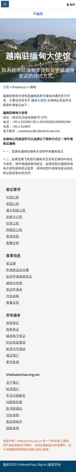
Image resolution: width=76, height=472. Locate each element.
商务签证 (12, 329)
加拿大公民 (14, 217)
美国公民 (12, 204)
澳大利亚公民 (16, 210)
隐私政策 (12, 428)
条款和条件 (14, 421)
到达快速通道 (16, 342)
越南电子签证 (16, 336)
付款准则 (12, 415)
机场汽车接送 (16, 349)
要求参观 (12, 362)
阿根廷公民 (14, 230)
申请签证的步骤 (17, 270)
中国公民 (12, 197)
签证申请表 (14, 289)
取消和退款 (14, 408)
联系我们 (12, 389)
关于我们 (12, 382)
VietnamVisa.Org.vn (32, 464)
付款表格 (12, 296)
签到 (72, 4)
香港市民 (12, 236)
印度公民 (12, 223)
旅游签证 (12, 323)
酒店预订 (12, 355)
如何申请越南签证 (19, 276)
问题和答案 (14, 402)
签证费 (11, 263)
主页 (6, 87)
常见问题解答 (16, 395)
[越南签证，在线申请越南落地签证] (38, 13)
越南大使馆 (38, 100)
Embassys (19, 87)
